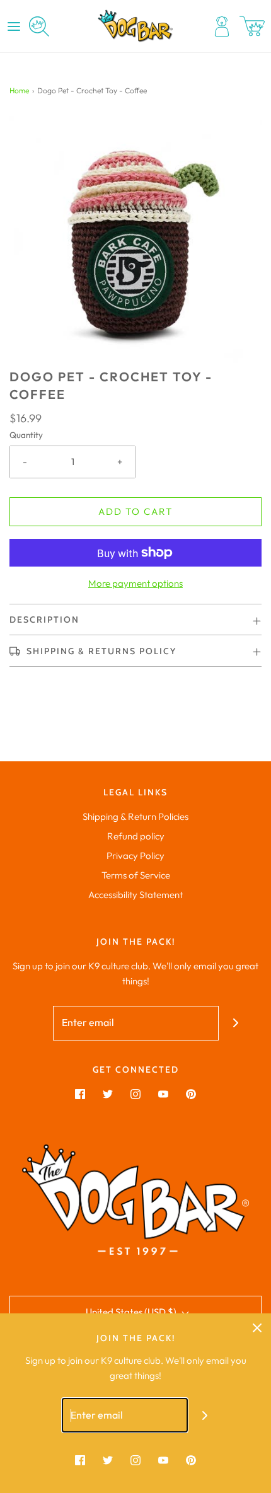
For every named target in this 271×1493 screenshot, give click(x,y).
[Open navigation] (13, 26)
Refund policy (135, 836)
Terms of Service (135, 875)
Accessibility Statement (135, 895)
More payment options (135, 583)
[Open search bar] (39, 26)
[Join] (236, 1023)
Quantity (26, 435)
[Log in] (222, 26)
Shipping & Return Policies (135, 816)
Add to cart (135, 511)
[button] (135, 242)
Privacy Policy (135, 856)
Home (19, 90)
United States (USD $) (132, 1312)
